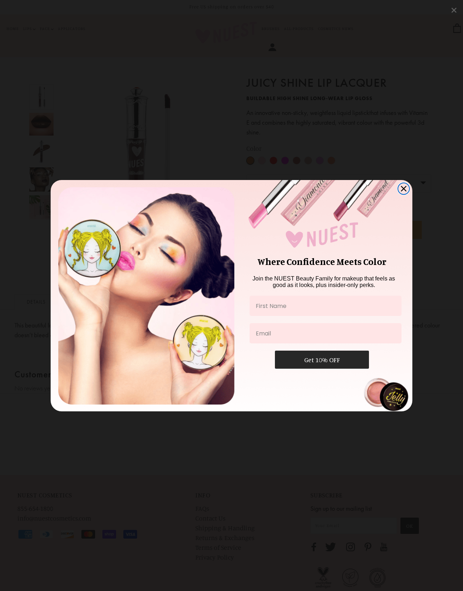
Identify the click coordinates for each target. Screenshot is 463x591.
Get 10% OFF (322, 360)
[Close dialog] (403, 188)
